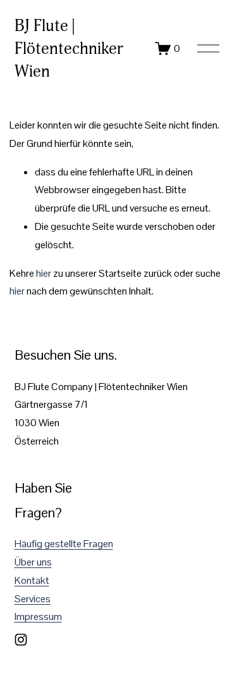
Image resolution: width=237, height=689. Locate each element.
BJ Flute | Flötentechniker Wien (69, 49)
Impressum (38, 616)
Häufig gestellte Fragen (64, 543)
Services (33, 598)
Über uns (33, 562)
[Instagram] (21, 639)
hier (43, 273)
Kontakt (32, 580)
